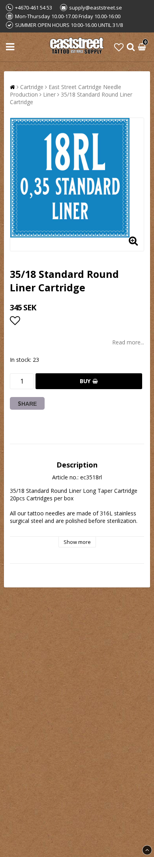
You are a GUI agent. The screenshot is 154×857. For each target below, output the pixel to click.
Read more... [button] (128, 342)
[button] (119, 46)
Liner (49, 94)
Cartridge (31, 87)
